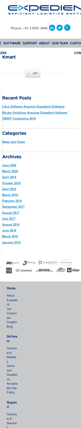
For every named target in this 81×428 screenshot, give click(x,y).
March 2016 (10, 236)
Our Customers (12, 313)
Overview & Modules (12, 355)
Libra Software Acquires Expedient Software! (33, 106)
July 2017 (8, 218)
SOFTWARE (12, 43)
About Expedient (12, 299)
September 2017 (13, 206)
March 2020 (10, 171)
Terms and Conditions (12, 372)
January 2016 (11, 242)
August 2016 (10, 224)
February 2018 (12, 201)
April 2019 (9, 177)
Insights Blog (12, 324)
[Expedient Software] (40, 8)
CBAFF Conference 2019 (19, 118)
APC (33, 73)
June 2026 (9, 165)
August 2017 (10, 212)
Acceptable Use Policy (12, 387)
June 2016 (9, 230)
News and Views (13, 142)
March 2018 (10, 195)
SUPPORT (30, 43)
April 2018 (9, 189)
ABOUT (44, 43)
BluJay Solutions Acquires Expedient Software (34, 112)
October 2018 (11, 183)
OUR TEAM (60, 43)
